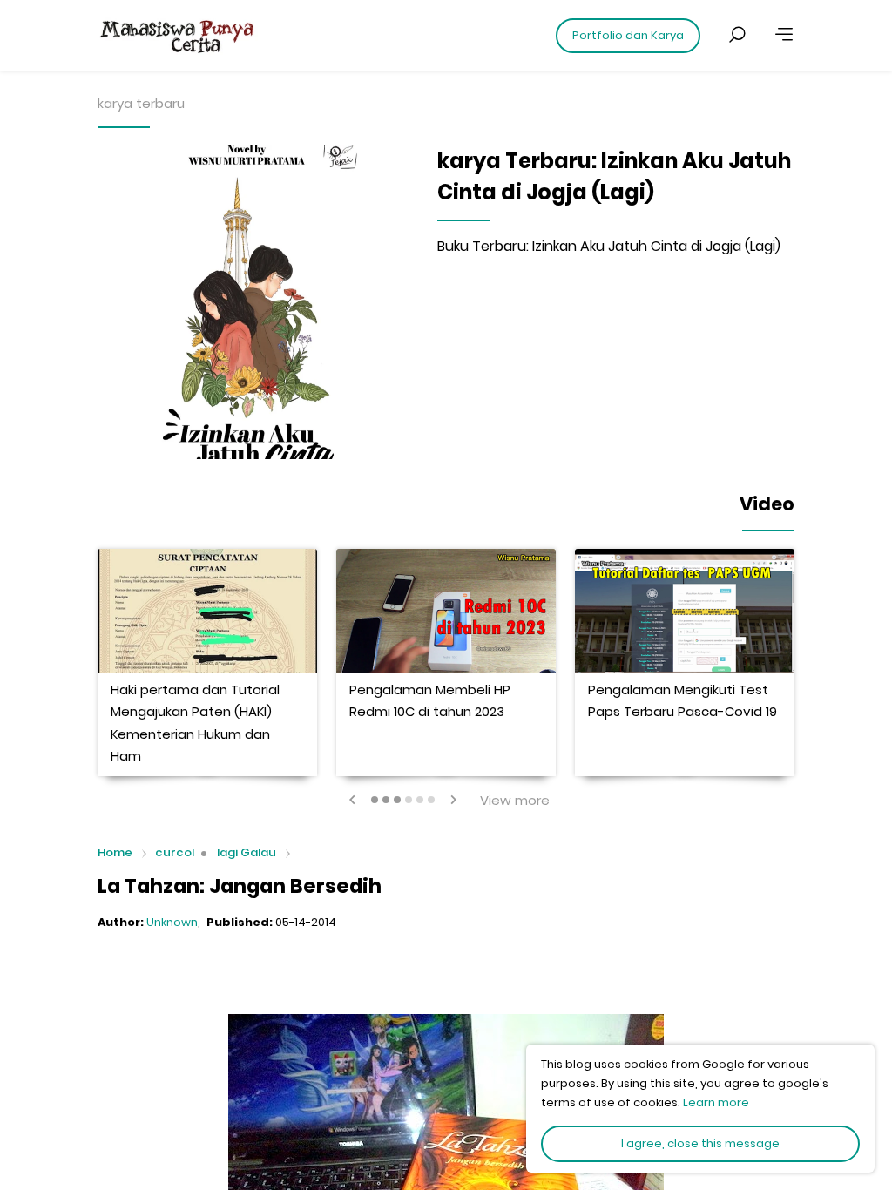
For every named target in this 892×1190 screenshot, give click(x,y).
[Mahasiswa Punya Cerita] (228, 35)
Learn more (716, 1102)
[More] (784, 35)
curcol (174, 852)
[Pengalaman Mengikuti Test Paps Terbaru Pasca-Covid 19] (684, 611)
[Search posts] (736, 35)
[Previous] (352, 799)
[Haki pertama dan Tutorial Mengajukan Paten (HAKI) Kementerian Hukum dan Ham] (207, 611)
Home (115, 853)
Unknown (172, 922)
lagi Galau (246, 852)
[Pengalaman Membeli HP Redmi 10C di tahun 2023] (446, 611)
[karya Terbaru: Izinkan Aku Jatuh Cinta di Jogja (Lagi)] (254, 302)
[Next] (453, 799)
